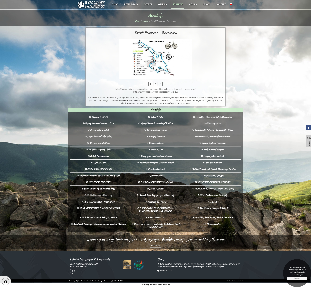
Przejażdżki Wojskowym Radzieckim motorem (213, 117)
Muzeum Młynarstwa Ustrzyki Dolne (99, 201)
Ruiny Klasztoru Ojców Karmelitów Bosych (156, 162)
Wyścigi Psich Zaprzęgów (213, 175)
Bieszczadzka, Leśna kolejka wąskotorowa (213, 136)
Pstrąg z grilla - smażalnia (213, 156)
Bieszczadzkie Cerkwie (156, 201)
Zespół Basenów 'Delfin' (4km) (99, 136)
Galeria (83, 281)
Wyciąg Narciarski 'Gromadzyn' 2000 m (156, 123)
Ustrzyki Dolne (112, 281)
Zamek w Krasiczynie (156, 169)
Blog (104, 281)
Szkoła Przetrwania (213, 162)
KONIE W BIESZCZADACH (99, 169)
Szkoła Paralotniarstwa (99, 156)
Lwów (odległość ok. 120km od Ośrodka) (99, 188)
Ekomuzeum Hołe (213, 224)
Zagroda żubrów (156, 175)
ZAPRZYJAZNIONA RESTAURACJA (156, 182)
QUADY (213, 201)
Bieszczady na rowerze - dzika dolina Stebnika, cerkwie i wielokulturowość (156, 225)
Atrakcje (145, 21)
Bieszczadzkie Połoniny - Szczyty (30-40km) (213, 130)
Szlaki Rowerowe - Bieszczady (99, 195)
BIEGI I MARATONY (156, 217)
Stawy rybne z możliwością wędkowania (156, 156)
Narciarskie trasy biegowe (156, 130)
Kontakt (120, 281)
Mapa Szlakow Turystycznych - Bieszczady (156, 195)
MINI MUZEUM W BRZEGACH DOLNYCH (213, 217)
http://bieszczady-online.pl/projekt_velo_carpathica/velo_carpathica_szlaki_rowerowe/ (156, 89)
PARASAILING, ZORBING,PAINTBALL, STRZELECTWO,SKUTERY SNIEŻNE (156, 209)
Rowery (99, 281)
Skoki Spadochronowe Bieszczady (213, 195)
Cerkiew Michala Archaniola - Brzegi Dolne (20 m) (213, 188)
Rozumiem (297, 278)
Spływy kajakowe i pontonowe (213, 143)
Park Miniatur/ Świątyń (213, 149)
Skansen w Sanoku (156, 143)
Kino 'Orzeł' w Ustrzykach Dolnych (213, 208)
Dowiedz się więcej (297, 275)
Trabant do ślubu (156, 117)
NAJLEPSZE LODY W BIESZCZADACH (99, 217)
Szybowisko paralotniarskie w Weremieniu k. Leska (99, 175)
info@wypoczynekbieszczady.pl (84, 263)
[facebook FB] (72, 271)
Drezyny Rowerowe (156, 136)
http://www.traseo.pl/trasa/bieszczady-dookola (155, 92)
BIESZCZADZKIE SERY (99, 182)
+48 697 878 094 (79, 266)
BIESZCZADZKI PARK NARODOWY (213, 182)
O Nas (73, 281)
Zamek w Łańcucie (156, 188)
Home (137, 21)
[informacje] (5, 281)
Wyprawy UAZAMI (99, 117)
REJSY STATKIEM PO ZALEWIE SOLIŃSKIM (99, 208)
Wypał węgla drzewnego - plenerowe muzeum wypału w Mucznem (99, 224)
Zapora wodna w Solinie (99, 130)
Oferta (78, 281)
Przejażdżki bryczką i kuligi (99, 149)
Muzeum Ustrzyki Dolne (99, 143)
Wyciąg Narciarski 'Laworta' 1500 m (99, 123)
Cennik (94, 281)
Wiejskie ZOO (156, 149)
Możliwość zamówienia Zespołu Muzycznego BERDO (213, 169)
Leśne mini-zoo (99, 162)
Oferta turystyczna (213, 123)
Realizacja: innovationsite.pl (235, 281)
